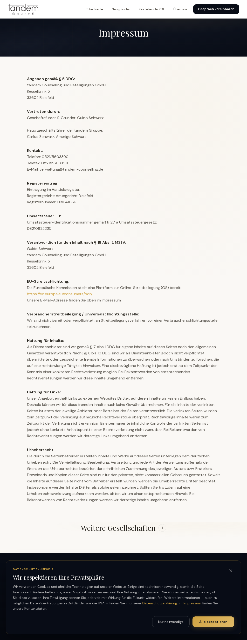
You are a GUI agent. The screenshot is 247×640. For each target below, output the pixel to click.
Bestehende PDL (152, 9)
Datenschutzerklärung (159, 603)
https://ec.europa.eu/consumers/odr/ (59, 293)
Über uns (180, 9)
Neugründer (121, 9)
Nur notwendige (171, 622)
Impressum (192, 603)
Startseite (95, 9)
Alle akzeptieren (213, 622)
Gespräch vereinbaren (216, 9)
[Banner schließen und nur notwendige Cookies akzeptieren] (230, 570)
